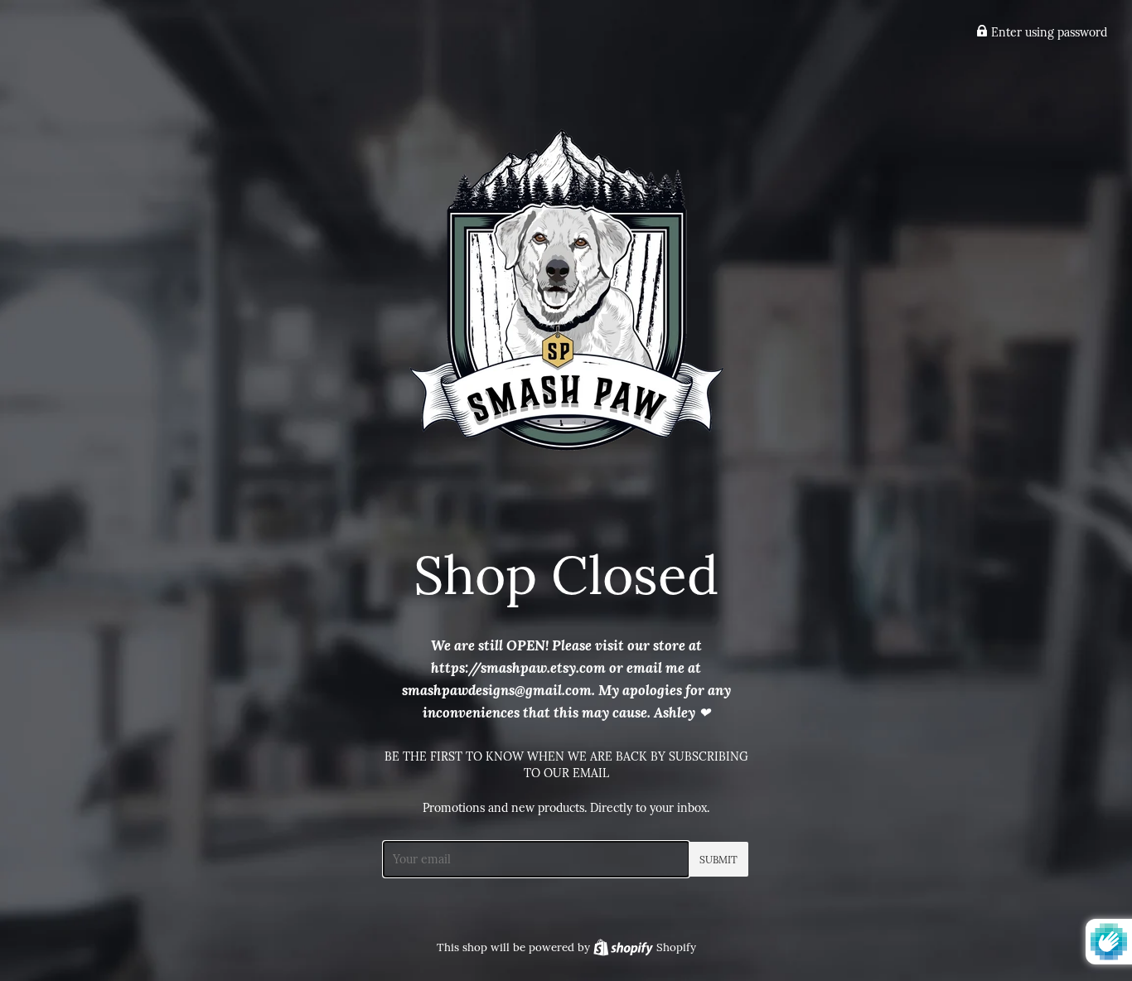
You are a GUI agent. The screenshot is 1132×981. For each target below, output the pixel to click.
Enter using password (1047, 32)
